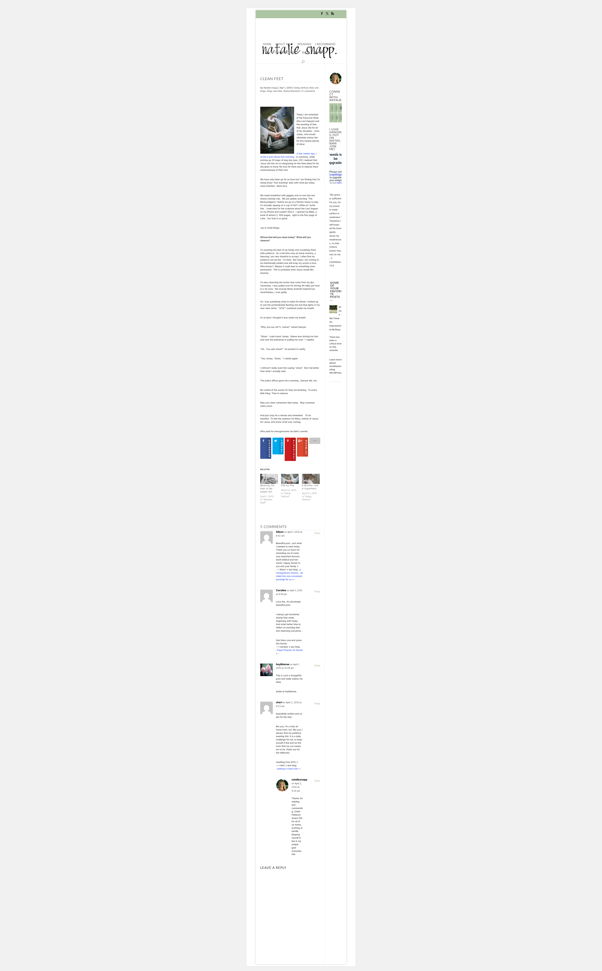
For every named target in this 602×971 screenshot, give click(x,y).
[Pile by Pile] (290, 479)
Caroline (281, 590)
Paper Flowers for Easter (290, 650)
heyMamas (282, 664)
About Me (282, 44)
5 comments (308, 91)
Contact (320, 52)
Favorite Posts (286, 52)
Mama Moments (291, 91)
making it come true (287, 768)
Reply (317, 533)
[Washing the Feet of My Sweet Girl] (269, 479)
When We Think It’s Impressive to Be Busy (335, 318)
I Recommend (325, 44)
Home (267, 44)
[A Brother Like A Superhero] (311, 479)
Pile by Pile (287, 485)
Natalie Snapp (271, 87)
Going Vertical (301, 87)
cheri (279, 702)
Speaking (304, 44)
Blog (306, 52)
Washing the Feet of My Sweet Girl (267, 488)
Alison (280, 531)
